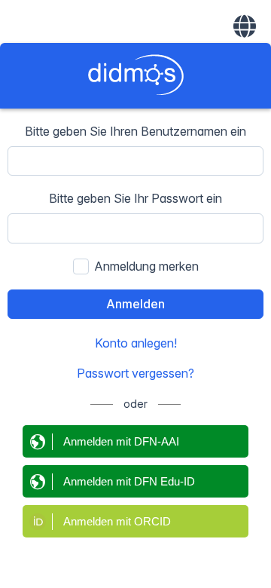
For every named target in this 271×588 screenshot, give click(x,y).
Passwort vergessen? (135, 373)
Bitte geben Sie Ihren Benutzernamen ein (135, 131)
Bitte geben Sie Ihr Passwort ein (135, 198)
